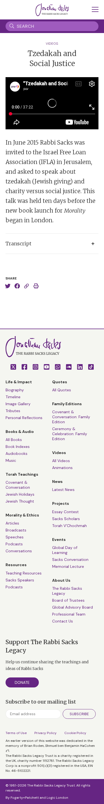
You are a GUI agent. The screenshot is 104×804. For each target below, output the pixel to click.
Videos (52, 43)
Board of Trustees (68, 600)
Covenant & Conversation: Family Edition (71, 416)
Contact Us (62, 621)
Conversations (19, 550)
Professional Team (68, 614)
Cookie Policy (75, 733)
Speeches (15, 537)
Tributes (13, 410)
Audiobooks (16, 453)
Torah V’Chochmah (69, 525)
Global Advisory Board (72, 607)
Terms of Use (16, 733)
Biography (15, 389)
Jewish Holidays (20, 494)
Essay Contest (65, 511)
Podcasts (14, 543)
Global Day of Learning (64, 550)
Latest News (63, 489)
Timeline (13, 396)
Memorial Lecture (68, 566)
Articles (12, 523)
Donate (22, 682)
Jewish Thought (20, 501)
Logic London (57, 797)
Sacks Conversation (70, 559)
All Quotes (61, 389)
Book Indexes (18, 446)
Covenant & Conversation (18, 485)
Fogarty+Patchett (25, 797)
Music (11, 460)
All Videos (61, 460)
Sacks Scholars (66, 518)
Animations (62, 467)
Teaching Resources (24, 573)
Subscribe (79, 714)
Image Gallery (18, 403)
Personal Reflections (24, 417)
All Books (14, 439)
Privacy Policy (45, 733)
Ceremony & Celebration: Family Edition (69, 433)
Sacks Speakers (20, 580)
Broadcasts (16, 530)
